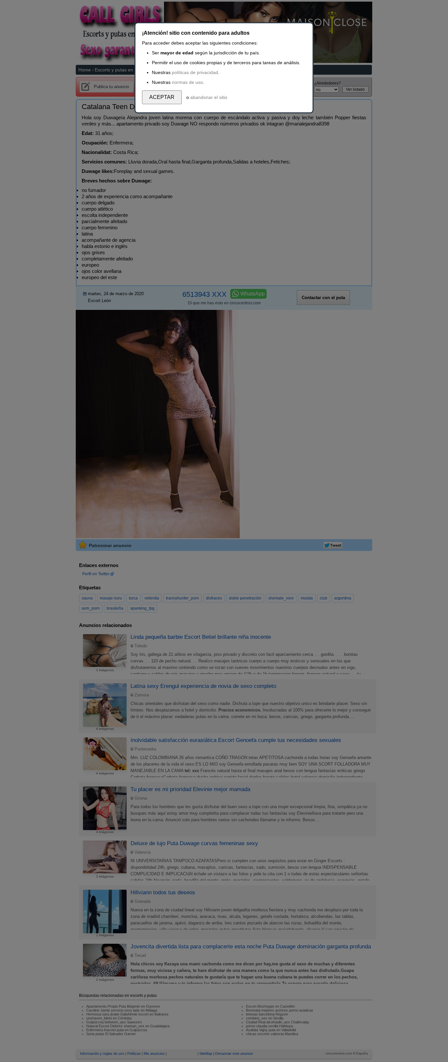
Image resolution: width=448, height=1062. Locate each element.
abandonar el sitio (208, 97)
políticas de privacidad (195, 72)
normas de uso (187, 82)
